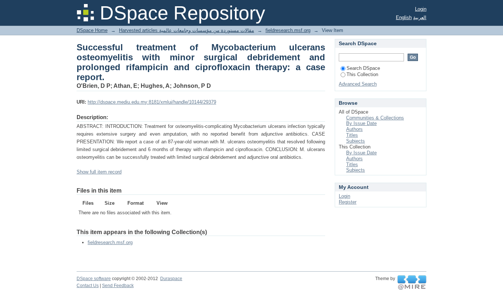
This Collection (362, 74)
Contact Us (88, 285)
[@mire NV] (411, 282)
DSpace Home (92, 30)
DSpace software (94, 278)
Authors (354, 129)
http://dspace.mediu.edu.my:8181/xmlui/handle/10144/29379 (152, 102)
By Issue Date (361, 123)
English (404, 17)
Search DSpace (363, 68)
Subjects (355, 141)
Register (347, 202)
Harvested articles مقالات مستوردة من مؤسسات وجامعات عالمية (186, 30)
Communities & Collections (375, 118)
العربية (419, 17)
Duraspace (171, 278)
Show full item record (99, 172)
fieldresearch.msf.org (287, 30)
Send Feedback (118, 285)
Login (420, 9)
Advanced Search (358, 84)
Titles (352, 135)
